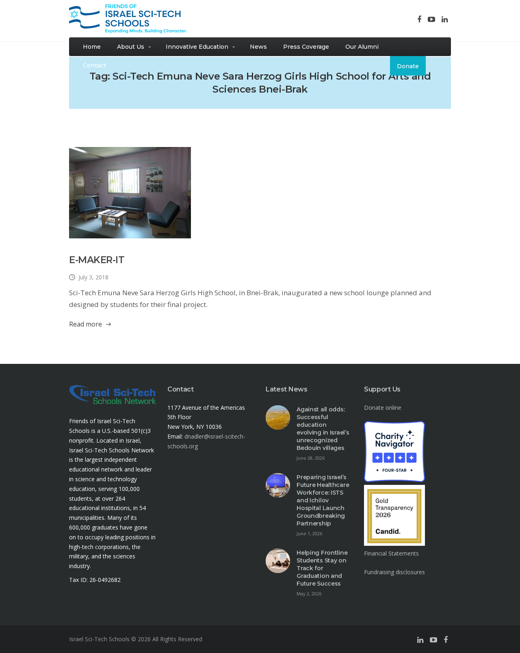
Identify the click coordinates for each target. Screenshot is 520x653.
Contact (94, 65)
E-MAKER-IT (96, 260)
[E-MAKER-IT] (130, 192)
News (258, 46)
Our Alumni (362, 46)
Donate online (382, 407)
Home (92, 46)
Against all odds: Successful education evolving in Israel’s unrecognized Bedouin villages (323, 429)
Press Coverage (306, 46)
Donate (408, 66)
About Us (130, 46)
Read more (85, 324)
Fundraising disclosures (394, 572)
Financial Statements (391, 553)
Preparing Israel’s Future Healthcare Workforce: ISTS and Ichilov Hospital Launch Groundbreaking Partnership (323, 500)
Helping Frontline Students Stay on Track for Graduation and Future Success (322, 568)
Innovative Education (197, 46)
